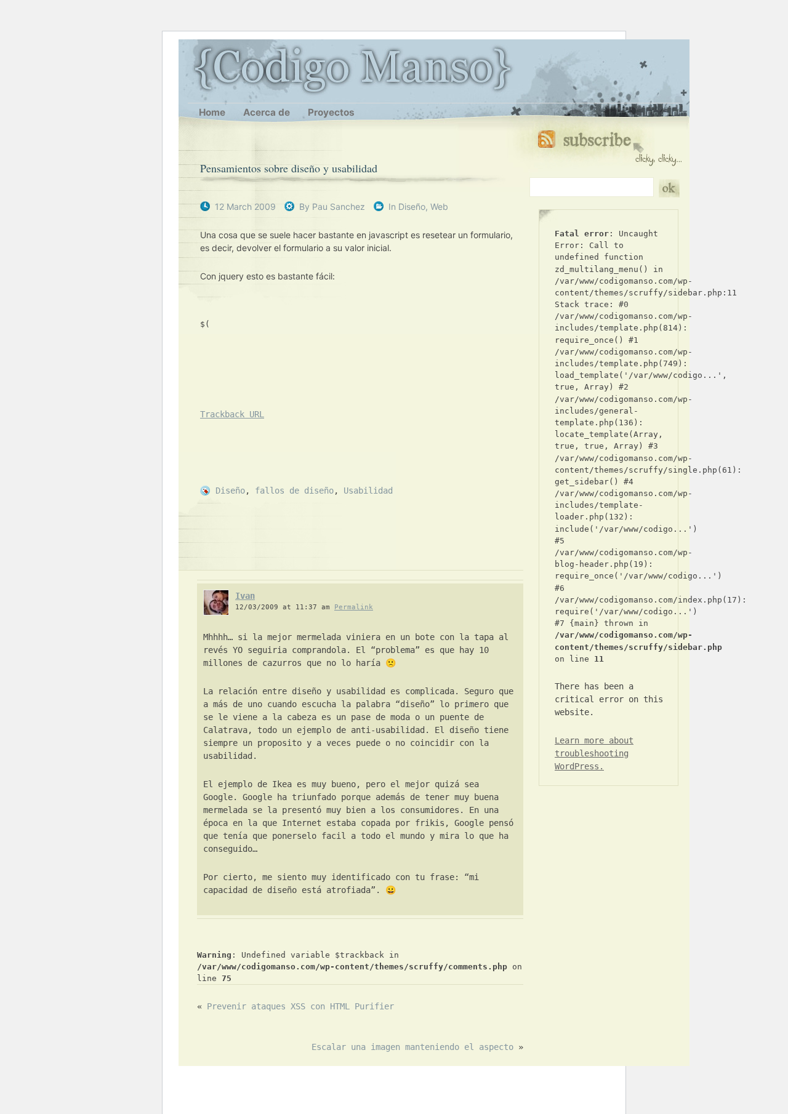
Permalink (353, 607)
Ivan (245, 596)
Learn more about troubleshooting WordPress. (594, 753)
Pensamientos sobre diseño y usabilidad (288, 168)
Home (212, 112)
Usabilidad (368, 490)
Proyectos (331, 112)
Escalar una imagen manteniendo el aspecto (412, 1047)
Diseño (411, 206)
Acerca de (266, 112)
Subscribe (610, 145)
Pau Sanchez (338, 206)
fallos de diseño (294, 490)
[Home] (194, 68)
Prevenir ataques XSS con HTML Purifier (300, 1006)
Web (439, 206)
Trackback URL (232, 414)
